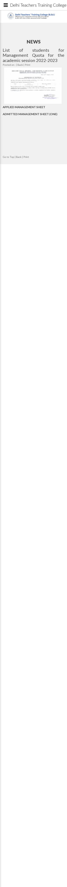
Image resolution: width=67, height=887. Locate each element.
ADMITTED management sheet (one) (30, 114)
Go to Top (8, 156)
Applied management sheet (24, 107)
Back (20, 64)
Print (27, 64)
